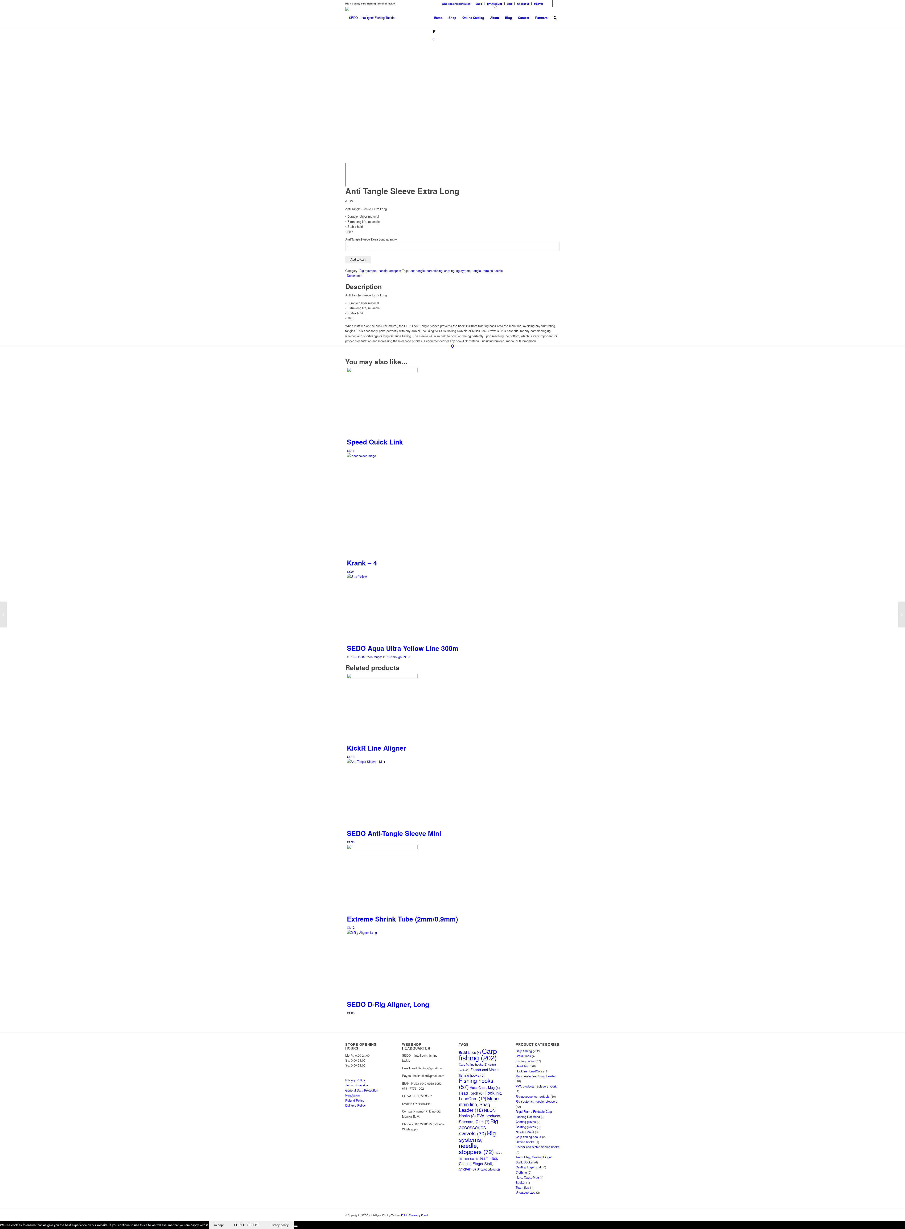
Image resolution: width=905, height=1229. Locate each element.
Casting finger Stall (529, 1167)
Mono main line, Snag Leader (479, 1104)
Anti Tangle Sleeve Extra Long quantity (371, 239)
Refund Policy (354, 1100)
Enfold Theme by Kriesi (414, 1215)
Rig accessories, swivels (478, 1127)
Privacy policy (279, 1225)
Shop (479, 3)
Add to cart (358, 259)
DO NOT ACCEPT (246, 1225)
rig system (463, 270)
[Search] (555, 17)
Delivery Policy (355, 1105)
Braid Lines (523, 1056)
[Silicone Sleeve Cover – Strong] (901, 614)
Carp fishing (478, 1054)
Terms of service (356, 1085)
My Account (494, 3)
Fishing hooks (476, 1083)
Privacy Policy (355, 1080)
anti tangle (418, 270)
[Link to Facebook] (549, 3)
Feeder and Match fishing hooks (537, 1147)
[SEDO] (370, 17)
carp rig (449, 270)
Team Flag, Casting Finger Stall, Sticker (478, 1163)
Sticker (520, 1182)
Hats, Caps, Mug (485, 1087)
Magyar (538, 3)
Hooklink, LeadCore (480, 1095)
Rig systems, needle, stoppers (380, 270)
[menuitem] (456, 3)
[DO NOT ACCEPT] (296, 1226)
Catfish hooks (525, 1142)
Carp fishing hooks (473, 1064)
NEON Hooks (525, 1131)
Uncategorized (488, 1169)
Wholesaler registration (456, 3)
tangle (477, 270)
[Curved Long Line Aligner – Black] (3, 614)
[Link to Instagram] (556, 3)
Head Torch (471, 1093)
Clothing (521, 1172)
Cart (509, 3)
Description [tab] (354, 275)
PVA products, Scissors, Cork (480, 1118)
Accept (219, 1225)
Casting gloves (526, 1121)
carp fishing (434, 270)
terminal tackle (493, 270)
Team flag (470, 1158)
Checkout (523, 3)
